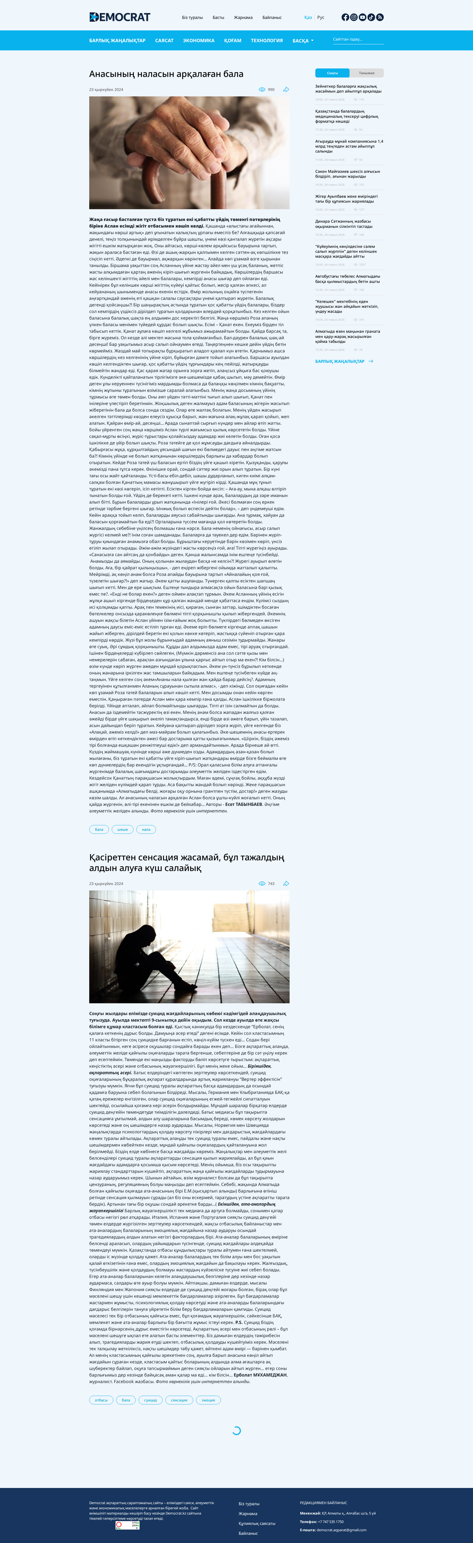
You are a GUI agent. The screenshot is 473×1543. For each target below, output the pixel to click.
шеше (122, 829)
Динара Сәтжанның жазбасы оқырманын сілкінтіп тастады (344, 224)
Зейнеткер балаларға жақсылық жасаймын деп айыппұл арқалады (348, 89)
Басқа (301, 40)
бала (99, 829)
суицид (150, 1400)
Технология (267, 40)
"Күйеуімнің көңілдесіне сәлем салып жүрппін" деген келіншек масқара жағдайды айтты (346, 251)
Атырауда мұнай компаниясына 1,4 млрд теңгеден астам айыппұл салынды (349, 146)
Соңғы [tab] (332, 73)
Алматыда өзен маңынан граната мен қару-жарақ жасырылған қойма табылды (347, 336)
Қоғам (232, 40)
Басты (218, 17)
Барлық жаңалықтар (117, 40)
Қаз (308, 17)
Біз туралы (192, 17)
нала (146, 829)
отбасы (101, 1400)
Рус (320, 17)
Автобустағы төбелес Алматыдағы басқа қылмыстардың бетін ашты (347, 279)
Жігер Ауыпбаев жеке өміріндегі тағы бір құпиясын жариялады (346, 199)
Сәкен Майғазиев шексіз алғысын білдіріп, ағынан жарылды (347, 174)
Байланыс (272, 17)
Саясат (164, 40)
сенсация (179, 1400)
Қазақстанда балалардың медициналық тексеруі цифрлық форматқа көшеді (346, 116)
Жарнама (243, 17)
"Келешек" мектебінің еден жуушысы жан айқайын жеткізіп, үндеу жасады (347, 306)
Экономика (199, 40)
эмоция (208, 1400)
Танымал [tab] (366, 73)
